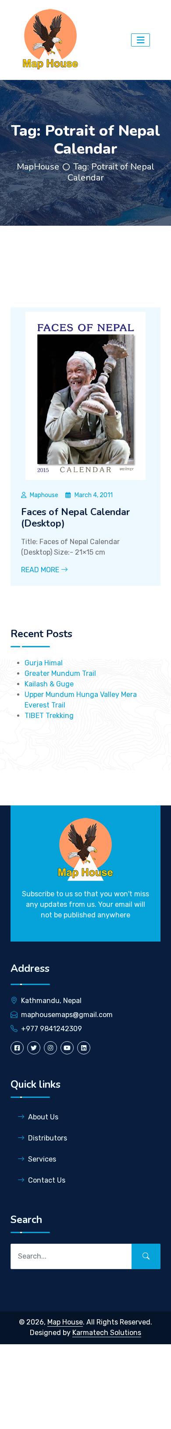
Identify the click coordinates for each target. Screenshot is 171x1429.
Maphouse (44, 495)
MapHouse (38, 167)
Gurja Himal (44, 663)
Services (42, 1159)
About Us (43, 1117)
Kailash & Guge (49, 684)
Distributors (47, 1138)
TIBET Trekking (49, 715)
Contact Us (46, 1180)
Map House (65, 1322)
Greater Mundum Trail (60, 673)
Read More (41, 570)
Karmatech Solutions (106, 1332)
